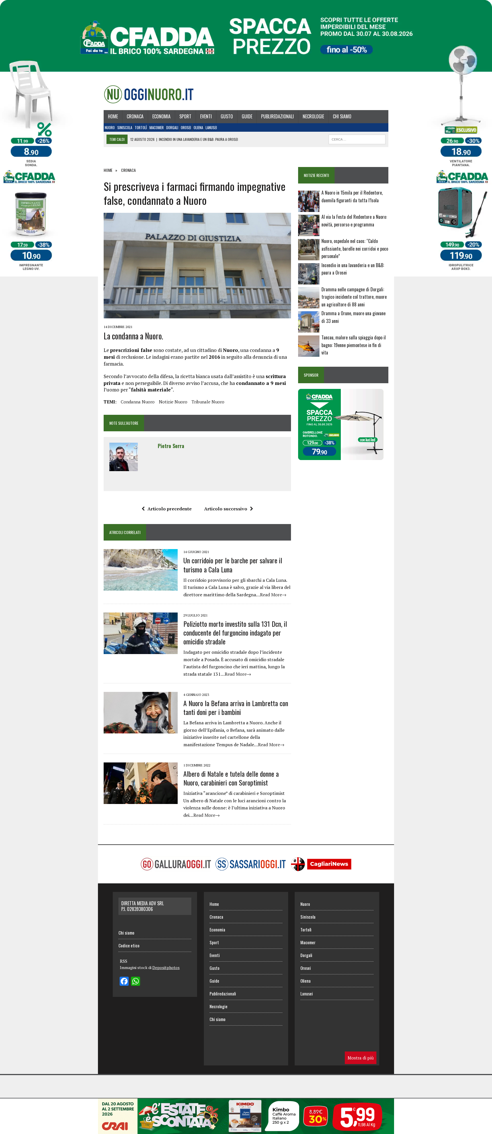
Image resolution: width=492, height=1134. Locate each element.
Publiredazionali (277, 116)
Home (113, 116)
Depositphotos (166, 967)
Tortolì (141, 127)
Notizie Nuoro (173, 402)
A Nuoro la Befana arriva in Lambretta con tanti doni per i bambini (235, 707)
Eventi (206, 116)
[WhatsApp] (135, 982)
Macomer (156, 127)
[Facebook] (124, 982)
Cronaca (135, 116)
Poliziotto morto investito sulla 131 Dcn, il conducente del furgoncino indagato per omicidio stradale (235, 632)
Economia (161, 116)
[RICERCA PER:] (357, 138)
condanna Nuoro (138, 402)
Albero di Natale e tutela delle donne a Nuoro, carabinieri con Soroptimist (231, 777)
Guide (247, 116)
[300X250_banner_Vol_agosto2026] (341, 456)
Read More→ (273, 594)
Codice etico (129, 945)
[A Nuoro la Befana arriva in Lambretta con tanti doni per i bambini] (141, 729)
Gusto (227, 116)
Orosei (186, 127)
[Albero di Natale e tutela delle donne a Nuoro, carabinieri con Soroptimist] (141, 800)
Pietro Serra (171, 446)
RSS (123, 961)
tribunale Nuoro (208, 402)
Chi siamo (342, 116)
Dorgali (172, 127)
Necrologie (313, 116)
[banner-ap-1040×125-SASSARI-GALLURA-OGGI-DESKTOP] (246, 1130)
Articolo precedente (169, 509)
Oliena (198, 127)
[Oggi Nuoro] (149, 94)
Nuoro (110, 127)
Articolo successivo (225, 509)
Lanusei (211, 127)
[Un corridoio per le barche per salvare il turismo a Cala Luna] (141, 587)
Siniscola (124, 127)
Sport (185, 116)
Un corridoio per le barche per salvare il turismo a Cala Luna (232, 564)
